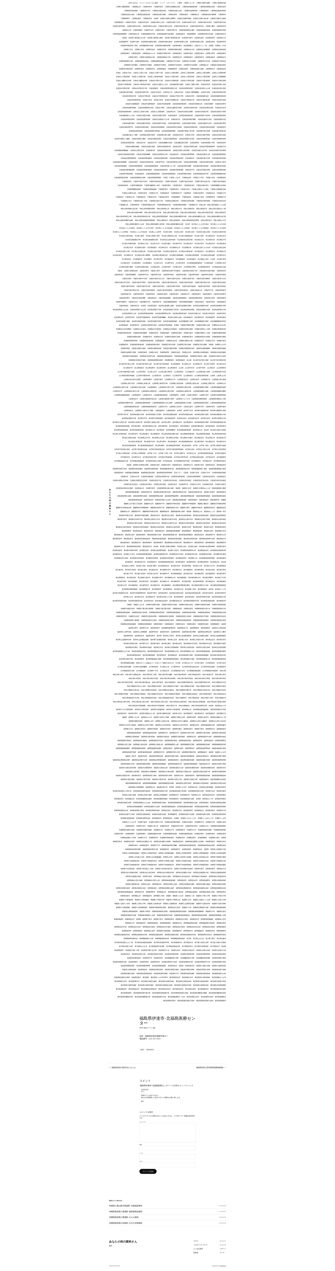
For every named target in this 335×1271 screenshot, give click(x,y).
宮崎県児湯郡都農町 (203, 348)
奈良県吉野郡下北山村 (138, 309)
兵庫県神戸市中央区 (173, 61)
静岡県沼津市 (221, 923)
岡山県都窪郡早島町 (173, 445)
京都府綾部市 (180, 34)
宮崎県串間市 (125, 348)
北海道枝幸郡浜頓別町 (207, 127)
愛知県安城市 (197, 527)
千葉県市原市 (142, 193)
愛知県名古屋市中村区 (169, 519)
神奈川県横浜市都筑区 (138, 694)
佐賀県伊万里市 (187, 38)
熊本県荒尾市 (161, 655)
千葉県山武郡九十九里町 (200, 189)
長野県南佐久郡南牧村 (199, 876)
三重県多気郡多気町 (159, 11)
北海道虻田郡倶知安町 (201, 166)
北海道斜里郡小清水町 (202, 115)
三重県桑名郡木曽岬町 (208, 14)
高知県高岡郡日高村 (219, 962)
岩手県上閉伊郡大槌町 (218, 445)
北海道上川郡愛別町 (219, 73)
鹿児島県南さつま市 (219, 977)
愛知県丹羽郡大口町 (126, 515)
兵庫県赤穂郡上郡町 (197, 69)
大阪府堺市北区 (155, 275)
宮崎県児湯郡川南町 (139, 348)
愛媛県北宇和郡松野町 (218, 504)
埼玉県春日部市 (140, 247)
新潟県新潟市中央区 (176, 554)
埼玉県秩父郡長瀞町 (208, 255)
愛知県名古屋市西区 (173, 527)
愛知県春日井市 (220, 531)
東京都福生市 (210, 581)
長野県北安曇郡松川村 (201, 872)
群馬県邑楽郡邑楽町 (143, 818)
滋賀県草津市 (175, 632)
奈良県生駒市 (221, 317)
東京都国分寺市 (165, 570)
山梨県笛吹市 (128, 410)
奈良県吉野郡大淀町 (203, 309)
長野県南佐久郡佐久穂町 (162, 876)
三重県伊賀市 (158, 7)
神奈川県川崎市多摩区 (168, 678)
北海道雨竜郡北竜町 (184, 174)
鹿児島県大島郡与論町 (149, 981)
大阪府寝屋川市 (125, 294)
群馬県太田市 (166, 810)
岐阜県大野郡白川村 (219, 418)
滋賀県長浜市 (139, 636)
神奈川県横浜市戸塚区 (171, 686)
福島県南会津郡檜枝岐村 (157, 760)
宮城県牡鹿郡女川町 (186, 341)
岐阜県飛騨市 (171, 430)
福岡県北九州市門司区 (180, 725)
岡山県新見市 (199, 438)
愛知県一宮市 (221, 511)
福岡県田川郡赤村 (163, 737)
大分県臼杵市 (177, 267)
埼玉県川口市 (155, 243)
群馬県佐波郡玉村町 (125, 803)
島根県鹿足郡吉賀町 (148, 472)
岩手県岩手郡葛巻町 (165, 457)
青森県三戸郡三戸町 (203, 896)
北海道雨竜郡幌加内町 (218, 174)
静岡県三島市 (147, 919)
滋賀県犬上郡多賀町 (219, 628)
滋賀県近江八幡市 (219, 632)
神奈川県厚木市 (207, 674)
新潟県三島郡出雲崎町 (168, 546)
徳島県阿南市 (193, 500)
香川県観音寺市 (187, 946)
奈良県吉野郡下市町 (154, 309)
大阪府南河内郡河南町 (207, 271)
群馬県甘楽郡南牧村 (143, 814)
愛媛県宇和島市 (196, 507)
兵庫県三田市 (139, 49)
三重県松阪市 (183, 14)
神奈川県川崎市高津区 (125, 682)
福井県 (211, 705)
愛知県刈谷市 (155, 515)
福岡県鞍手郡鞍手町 (189, 752)
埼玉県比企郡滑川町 (170, 251)
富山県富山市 (186, 364)
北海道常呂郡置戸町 (202, 112)
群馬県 (198, 799)
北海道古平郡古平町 (176, 96)
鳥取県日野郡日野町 (187, 969)
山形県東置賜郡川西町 (201, 387)
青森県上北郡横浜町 (170, 903)
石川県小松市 (221, 663)
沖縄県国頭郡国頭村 (123, 612)
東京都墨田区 (188, 570)
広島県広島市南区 (185, 480)
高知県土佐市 (175, 950)
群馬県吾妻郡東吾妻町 (185, 806)
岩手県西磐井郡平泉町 (182, 461)
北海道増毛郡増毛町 (134, 100)
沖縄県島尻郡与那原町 (166, 616)
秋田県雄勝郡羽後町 (161, 799)
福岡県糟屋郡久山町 (172, 744)
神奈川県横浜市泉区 (219, 686)
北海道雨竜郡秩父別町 (138, 177)
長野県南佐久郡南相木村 (217, 876)
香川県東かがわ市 (141, 946)
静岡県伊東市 (169, 919)
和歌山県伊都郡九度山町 (129, 209)
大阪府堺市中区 (143, 275)
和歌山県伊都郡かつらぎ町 (216, 205)
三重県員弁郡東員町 (131, 11)
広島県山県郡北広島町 (120, 480)
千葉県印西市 (166, 185)
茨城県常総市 (164, 826)
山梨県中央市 (204, 395)
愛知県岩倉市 (137, 531)
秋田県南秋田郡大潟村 (196, 791)
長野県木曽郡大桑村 (203, 884)
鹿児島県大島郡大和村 (218, 981)
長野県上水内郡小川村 (136, 857)
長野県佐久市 (221, 869)
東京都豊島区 (167, 589)
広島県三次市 (205, 472)
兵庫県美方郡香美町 (126, 69)
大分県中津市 (221, 259)
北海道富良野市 (220, 104)
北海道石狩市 (177, 146)
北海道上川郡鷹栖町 (219, 77)
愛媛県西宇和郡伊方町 (150, 511)
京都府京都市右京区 (134, 26)
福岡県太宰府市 (165, 729)
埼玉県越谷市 (169, 259)
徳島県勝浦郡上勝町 (219, 488)
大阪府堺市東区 (193, 275)
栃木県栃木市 (150, 597)
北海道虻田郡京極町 (184, 166)
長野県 (206, 849)
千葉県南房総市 (122, 185)
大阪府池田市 (207, 294)
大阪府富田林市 (220, 290)
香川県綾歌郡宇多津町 (156, 946)
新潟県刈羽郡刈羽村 (131, 550)
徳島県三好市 (186, 488)
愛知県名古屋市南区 (219, 519)
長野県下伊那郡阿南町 (183, 865)
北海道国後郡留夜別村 (218, 96)
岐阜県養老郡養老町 (184, 430)
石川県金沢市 (164, 671)
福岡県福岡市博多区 (124, 740)
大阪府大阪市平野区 (139, 282)
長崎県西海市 (164, 849)
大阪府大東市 (127, 278)
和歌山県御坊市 (189, 209)
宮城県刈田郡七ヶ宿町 (202, 329)
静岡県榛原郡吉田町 (191, 923)
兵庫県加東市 (125, 53)
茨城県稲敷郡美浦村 (170, 834)
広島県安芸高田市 (208, 476)
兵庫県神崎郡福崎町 (158, 61)
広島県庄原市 (172, 484)
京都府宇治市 (149, 30)
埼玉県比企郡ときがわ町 (201, 247)
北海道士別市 (147, 100)
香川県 (189, 938)
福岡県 (124, 717)
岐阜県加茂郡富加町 (186, 414)
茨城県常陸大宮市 (177, 826)
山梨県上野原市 (192, 395)
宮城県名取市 (153, 333)
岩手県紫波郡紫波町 (137, 461)
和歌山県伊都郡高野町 (147, 209)
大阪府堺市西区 (220, 275)
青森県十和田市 (144, 911)
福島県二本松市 (130, 756)
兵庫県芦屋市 (139, 69)
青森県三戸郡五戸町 (219, 896)
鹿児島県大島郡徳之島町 (164, 985)
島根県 (129, 465)
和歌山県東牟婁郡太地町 (124, 220)
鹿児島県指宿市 (177, 989)
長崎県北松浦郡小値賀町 (162, 841)
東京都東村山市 (170, 577)
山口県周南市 (221, 368)
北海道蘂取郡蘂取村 (151, 166)
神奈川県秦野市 (181, 698)
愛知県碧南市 (125, 542)
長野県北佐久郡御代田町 (129, 872)
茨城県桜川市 (158, 830)
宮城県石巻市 (221, 341)
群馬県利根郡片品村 (191, 803)
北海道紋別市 (174, 154)
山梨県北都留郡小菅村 (166, 399)
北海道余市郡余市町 (123, 88)
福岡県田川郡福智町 (132, 737)
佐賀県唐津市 (210, 38)
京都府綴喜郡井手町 (148, 34)
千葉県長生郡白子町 (156, 201)
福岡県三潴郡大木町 (178, 717)
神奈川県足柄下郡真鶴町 (137, 705)
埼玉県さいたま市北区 (218, 224)
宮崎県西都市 (169, 360)
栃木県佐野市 (163, 593)
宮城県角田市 (123, 344)
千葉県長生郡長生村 (219, 201)
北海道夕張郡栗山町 (172, 100)
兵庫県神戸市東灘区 (131, 65)
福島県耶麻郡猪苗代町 (133, 783)
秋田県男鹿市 (221, 795)
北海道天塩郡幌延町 (132, 104)
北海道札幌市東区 (174, 123)
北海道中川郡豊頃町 (125, 84)
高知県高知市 (172, 966)
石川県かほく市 (187, 663)
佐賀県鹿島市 (188, 45)
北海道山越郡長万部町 (174, 108)
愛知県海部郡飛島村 (186, 535)
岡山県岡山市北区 (158, 438)
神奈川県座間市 (170, 682)
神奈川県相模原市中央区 (130, 698)
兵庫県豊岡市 (172, 69)
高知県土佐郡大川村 (219, 950)
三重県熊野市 (125, 18)
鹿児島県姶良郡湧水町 (149, 989)
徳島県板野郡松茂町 (156, 496)
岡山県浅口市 (221, 438)
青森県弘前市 (221, 911)
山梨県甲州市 (199, 407)
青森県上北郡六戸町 (139, 903)
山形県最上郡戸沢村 (128, 383)
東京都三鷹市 (152, 566)
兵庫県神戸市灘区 (145, 65)
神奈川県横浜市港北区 (131, 690)
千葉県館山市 (123, 205)
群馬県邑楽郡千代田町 (186, 814)
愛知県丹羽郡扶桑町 (142, 515)
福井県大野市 (133, 713)
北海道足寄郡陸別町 (219, 170)
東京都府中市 (164, 573)
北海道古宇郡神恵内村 (160, 96)
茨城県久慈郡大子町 (156, 822)
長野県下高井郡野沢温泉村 (183, 869)
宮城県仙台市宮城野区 (124, 329)
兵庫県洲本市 (199, 57)
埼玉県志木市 (188, 243)
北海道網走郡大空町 (203, 158)
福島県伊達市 (142, 756)
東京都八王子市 (209, 566)
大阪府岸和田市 (138, 294)
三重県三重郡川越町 (203, 3)
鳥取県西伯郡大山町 (219, 973)
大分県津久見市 (220, 263)
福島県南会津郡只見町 (139, 760)
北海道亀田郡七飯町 (176, 84)
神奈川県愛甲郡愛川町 (185, 682)
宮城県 (176, 325)
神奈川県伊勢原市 (180, 674)
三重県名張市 (221, 7)
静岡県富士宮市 (220, 919)
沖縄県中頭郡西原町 (219, 605)
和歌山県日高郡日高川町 (152, 212)
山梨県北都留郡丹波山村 (148, 399)
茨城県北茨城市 (187, 822)
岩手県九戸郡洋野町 (219, 449)
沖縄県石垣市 (180, 624)
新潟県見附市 (180, 562)
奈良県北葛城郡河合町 (201, 306)
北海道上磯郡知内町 (140, 80)
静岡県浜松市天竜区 (164, 927)
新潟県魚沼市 (215, 562)
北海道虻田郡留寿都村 (144, 170)
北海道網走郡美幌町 (120, 162)
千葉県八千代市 (198, 177)
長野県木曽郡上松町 (170, 884)
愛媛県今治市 (149, 504)
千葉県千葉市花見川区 (202, 181)
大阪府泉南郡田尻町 (195, 298)
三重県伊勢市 (147, 7)
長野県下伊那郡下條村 (218, 857)
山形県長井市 (147, 395)
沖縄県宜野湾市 (121, 616)
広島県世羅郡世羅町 (219, 472)
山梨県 (182, 395)
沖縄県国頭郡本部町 (189, 612)
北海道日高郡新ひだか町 (160, 119)
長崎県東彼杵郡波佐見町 (206, 845)
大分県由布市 (155, 267)
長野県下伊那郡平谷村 (201, 861)
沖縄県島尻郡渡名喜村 (218, 620)
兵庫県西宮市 (150, 69)
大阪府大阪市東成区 (186, 282)
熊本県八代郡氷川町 (197, 640)
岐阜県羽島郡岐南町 (121, 430)
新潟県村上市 (193, 558)
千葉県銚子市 (221, 197)
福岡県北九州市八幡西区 (198, 721)
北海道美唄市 (133, 162)
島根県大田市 (166, 465)
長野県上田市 (167, 857)
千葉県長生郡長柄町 (203, 201)
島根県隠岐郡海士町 (167, 469)
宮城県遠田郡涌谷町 (137, 344)
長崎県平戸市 (155, 845)
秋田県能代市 (130, 799)
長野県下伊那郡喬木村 (131, 861)
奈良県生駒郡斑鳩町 (170, 321)
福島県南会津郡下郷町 (218, 756)
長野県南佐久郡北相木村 (181, 876)
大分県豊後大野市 (190, 267)
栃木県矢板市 (189, 597)
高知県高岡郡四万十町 (202, 962)
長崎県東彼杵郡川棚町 (169, 845)
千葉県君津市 (177, 185)
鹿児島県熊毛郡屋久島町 (179, 993)
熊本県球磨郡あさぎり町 (121, 651)
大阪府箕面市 (221, 298)
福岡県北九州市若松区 (163, 725)
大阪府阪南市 (221, 302)
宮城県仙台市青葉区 (170, 329)
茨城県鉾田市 (180, 838)
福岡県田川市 (174, 733)
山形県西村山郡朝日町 (149, 391)
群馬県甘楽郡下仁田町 (127, 814)
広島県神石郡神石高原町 (124, 488)
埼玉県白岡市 (117, 255)
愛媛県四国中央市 (172, 507)
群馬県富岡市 (188, 810)
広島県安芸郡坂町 (147, 476)
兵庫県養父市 (210, 69)
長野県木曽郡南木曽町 (186, 884)
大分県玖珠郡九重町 (126, 267)
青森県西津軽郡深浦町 (199, 915)
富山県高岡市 (150, 368)
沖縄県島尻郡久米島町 (183, 616)
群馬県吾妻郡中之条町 (152, 806)
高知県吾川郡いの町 (132, 950)
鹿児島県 (146, 977)
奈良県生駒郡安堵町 (139, 321)
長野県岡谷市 (156, 884)
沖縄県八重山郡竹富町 (163, 608)
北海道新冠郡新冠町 (143, 119)
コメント (142, 1122)
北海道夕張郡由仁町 (187, 100)
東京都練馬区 (133, 585)
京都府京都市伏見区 (205, 22)
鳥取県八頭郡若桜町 (129, 969)
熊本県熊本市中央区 (191, 643)
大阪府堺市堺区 (181, 275)
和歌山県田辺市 (206, 220)
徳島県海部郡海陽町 (203, 496)
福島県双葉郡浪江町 (175, 764)
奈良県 (143, 306)
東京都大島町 (210, 570)
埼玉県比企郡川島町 (154, 251)
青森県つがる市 (178, 896)
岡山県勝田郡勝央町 (187, 434)
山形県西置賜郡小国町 (201, 391)
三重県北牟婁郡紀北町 (172, 7)
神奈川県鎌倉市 (184, 705)
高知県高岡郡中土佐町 (169, 962)
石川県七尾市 (199, 663)
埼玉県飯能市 (180, 259)
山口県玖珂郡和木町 (143, 375)
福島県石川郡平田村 (143, 779)
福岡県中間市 (191, 717)
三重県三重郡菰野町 (123, 7)
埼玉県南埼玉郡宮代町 (185, 240)
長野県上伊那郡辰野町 (183, 853)
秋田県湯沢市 (185, 795)
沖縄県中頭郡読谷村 (128, 608)
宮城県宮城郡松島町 (134, 337)
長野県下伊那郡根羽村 (131, 865)
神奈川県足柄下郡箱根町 (156, 705)
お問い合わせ (133, 3)
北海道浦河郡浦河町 (128, 143)
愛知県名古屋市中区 (136, 519)
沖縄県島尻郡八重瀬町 (131, 620)
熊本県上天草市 (168, 636)
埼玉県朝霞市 (152, 247)
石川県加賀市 (210, 663)
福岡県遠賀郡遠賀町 (145, 752)
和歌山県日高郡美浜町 (205, 212)
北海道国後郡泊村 (202, 96)
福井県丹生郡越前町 (158, 709)
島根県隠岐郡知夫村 (183, 469)
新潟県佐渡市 (117, 550)
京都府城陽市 (137, 30)
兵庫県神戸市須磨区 (191, 65)
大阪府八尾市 (155, 271)
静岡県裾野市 (221, 931)
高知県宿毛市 (158, 958)
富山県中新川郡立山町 (144, 364)
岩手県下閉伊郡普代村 (157, 449)
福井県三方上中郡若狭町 (124, 709)
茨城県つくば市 (220, 818)
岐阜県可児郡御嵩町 (156, 418)
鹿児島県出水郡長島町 (202, 977)
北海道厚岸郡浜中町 (129, 96)
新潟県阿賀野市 (203, 562)
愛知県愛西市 (186, 531)
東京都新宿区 (199, 573)
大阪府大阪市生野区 (173, 286)
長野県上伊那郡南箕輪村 (130, 853)
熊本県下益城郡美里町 (158, 640)
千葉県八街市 (210, 177)
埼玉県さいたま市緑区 (218, 228)
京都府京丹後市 (130, 22)
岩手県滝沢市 (210, 457)
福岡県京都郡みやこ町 (218, 717)
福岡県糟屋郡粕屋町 (139, 748)
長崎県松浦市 (221, 845)
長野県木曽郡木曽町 (219, 884)
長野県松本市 (139, 892)
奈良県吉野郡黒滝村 (180, 313)
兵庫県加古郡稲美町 (219, 49)
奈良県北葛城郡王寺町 (218, 306)
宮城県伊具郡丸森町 (186, 329)
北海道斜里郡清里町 (128, 119)
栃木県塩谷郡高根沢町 (193, 593)
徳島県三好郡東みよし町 (201, 488)
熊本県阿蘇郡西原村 (219, 659)
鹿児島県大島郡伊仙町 (166, 981)
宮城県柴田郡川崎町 (219, 337)
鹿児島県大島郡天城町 (128, 985)
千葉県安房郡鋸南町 (150, 189)
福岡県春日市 (210, 729)
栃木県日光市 (139, 597)
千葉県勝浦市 (221, 177)
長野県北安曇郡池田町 (218, 872)
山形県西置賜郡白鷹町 (218, 391)
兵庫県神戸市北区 (204, 61)
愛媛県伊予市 (160, 504)
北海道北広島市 (155, 92)
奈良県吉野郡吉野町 (187, 309)
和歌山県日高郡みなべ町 (217, 209)
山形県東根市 (152, 387)
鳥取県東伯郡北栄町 (128, 973)
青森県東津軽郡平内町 (164, 915)
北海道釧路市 (139, 174)
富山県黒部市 (172, 368)
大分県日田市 (180, 263)
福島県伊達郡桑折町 (187, 756)
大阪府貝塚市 (199, 302)
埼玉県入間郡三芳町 (153, 236)
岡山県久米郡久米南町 (218, 430)
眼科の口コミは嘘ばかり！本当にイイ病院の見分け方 (155, 663)
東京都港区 (154, 581)
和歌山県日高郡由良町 (188, 212)
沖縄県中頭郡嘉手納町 (202, 605)
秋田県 (171, 787)
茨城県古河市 (210, 822)
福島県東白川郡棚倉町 (149, 771)
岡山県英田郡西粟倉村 (145, 445)
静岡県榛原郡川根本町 (207, 923)
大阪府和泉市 (119, 275)
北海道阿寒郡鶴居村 (169, 174)
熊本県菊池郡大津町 (186, 655)
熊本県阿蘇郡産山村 (203, 659)
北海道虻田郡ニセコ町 (168, 166)
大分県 (212, 259)
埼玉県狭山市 (221, 251)
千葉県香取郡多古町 (148, 205)
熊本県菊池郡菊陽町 (202, 655)
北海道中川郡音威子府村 (141, 84)
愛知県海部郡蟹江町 (170, 535)
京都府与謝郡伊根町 (184, 18)
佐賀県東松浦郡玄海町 (149, 42)
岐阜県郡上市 (150, 430)
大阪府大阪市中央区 (140, 278)
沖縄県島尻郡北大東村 (149, 620)
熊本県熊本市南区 (219, 643)
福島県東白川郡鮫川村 (183, 771)
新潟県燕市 (129, 562)
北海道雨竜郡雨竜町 (154, 177)
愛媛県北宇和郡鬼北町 (123, 507)
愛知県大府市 (186, 527)
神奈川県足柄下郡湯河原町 (216, 702)
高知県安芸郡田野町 (203, 954)
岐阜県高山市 (197, 430)
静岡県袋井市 (210, 931)
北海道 (118, 73)
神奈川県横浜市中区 (219, 682)
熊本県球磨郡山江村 (172, 651)
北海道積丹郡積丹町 (164, 150)
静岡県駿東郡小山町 (146, 938)
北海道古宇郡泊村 (144, 96)
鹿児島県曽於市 (203, 989)
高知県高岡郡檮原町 (128, 966)
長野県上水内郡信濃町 (218, 853)
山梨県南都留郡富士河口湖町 (162, 403)
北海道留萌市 (194, 143)
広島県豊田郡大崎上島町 (165, 488)
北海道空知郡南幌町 (143, 154)
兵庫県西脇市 (161, 69)
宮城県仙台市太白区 (219, 325)
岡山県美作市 (221, 441)
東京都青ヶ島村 (190, 589)
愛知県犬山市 (221, 535)
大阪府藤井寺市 (144, 302)
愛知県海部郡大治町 (154, 535)
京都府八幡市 (210, 26)
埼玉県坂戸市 (221, 240)
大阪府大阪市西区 (204, 286)
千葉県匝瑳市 (127, 181)
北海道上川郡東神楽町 (155, 77)
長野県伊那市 (210, 869)
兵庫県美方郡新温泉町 (218, 65)
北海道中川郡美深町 (219, 80)
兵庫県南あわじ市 (149, 53)
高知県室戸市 (147, 958)
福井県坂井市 (122, 713)
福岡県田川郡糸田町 (148, 737)
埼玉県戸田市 (199, 243)
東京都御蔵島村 (176, 573)
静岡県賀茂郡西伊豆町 (188, 935)
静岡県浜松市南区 (149, 927)
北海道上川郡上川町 (140, 73)
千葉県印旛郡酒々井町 (152, 185)
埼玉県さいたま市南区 (127, 228)
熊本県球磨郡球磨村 (219, 651)
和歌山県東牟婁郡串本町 (178, 216)
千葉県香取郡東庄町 (164, 205)
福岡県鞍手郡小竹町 (173, 752)
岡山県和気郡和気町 (219, 434)
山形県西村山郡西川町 (183, 391)
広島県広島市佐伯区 (170, 480)
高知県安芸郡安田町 (172, 954)
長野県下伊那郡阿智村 (201, 865)
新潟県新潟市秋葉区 (137, 558)
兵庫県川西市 (133, 57)
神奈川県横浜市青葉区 (172, 694)
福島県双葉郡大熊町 (203, 760)
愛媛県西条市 (164, 511)
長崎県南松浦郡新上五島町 (194, 841)
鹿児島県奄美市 (121, 989)
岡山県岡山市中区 (144, 438)
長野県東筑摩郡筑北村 (218, 888)
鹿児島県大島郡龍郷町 (218, 985)
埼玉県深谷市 (199, 251)
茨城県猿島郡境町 (219, 830)
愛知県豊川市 (188, 542)
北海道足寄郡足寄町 (203, 170)
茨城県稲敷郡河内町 (154, 834)
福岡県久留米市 (203, 717)
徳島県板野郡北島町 (140, 496)
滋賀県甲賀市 (153, 632)
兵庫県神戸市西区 (160, 65)
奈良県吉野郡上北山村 (120, 309)
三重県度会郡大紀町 (128, 14)
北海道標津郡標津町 (169, 131)
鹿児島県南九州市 (120, 981)
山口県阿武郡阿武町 (201, 375)
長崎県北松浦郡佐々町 (144, 841)
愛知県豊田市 (221, 542)
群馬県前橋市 (204, 803)
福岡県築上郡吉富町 (140, 744)
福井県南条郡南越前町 (201, 709)
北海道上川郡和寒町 (187, 73)
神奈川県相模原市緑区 (166, 698)
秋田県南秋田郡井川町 (160, 791)
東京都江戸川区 (220, 577)
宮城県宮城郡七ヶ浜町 (202, 333)
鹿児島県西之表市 (193, 997)
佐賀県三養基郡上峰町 (155, 38)
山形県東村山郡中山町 (120, 387)
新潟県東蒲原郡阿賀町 (207, 558)
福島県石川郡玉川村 (175, 779)
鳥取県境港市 (142, 969)
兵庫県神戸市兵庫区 (189, 61)
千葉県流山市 (129, 197)
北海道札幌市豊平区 (126, 127)
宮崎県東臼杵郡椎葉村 (201, 352)
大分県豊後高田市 (204, 267)
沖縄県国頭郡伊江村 (219, 608)
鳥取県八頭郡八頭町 (203, 966)
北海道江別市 (189, 135)
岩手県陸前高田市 (219, 461)
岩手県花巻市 (167, 461)
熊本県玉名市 (158, 647)
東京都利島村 (221, 566)
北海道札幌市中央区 (205, 119)
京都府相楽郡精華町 (120, 34)
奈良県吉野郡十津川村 (171, 309)
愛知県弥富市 (159, 531)
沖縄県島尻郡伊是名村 (218, 616)
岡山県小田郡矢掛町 (129, 438)
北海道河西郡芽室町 (219, 139)
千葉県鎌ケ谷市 (126, 201)
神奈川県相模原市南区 (149, 698)
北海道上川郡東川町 (139, 77)
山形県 (212, 375)
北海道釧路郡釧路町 (153, 174)
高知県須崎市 (133, 962)
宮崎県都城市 (180, 360)
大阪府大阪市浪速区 (128, 286)
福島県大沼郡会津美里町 (127, 768)
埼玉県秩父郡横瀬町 (176, 255)
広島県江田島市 (220, 484)
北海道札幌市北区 (219, 119)
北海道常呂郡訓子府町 (218, 112)
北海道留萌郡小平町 (208, 143)
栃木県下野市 (152, 593)
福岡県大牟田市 (140, 729)
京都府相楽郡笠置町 (219, 30)
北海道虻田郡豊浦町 (176, 170)
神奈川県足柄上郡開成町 (197, 702)
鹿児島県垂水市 (134, 981)
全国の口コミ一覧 (200, 45)
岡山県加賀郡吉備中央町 (170, 434)
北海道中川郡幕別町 (172, 80)
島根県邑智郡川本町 (120, 469)
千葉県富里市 (174, 189)
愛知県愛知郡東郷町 (173, 531)
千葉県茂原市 (186, 197)
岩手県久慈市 (189, 449)
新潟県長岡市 (191, 562)
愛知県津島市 (141, 535)
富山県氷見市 (221, 364)
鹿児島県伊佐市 (174, 977)
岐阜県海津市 (163, 426)
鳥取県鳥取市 (136, 977)
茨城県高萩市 (191, 838)
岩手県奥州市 (125, 457)
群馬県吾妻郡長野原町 (218, 806)
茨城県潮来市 (180, 830)
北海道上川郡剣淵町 (172, 73)
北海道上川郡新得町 (123, 77)
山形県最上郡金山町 (192, 383)
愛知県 (189, 511)
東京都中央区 (175, 566)
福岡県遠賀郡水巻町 (219, 748)
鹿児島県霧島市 (220, 997)
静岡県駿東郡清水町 (162, 938)
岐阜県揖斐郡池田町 (123, 426)
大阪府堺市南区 (168, 275)
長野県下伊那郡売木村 (149, 861)
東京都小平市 (128, 573)
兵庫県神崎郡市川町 (126, 61)
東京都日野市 (221, 573)
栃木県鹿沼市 (221, 601)
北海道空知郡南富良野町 (126, 154)
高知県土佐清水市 (188, 950)
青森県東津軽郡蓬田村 (182, 915)
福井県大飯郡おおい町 (147, 713)
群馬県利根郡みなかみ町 (141, 803)
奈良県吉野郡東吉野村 (146, 313)
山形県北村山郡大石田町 (132, 379)
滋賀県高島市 (150, 636)
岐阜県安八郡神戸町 (135, 422)
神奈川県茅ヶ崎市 (207, 698)
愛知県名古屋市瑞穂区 (141, 527)
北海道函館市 (153, 88)
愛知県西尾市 (158, 542)
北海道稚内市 (150, 150)
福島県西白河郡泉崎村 (201, 783)
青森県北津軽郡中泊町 (201, 907)
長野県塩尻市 (182, 880)
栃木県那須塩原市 (161, 601)
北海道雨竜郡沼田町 (121, 177)
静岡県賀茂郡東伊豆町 (139, 935)
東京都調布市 (156, 589)
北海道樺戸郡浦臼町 (219, 131)
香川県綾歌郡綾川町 (173, 946)
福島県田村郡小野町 (165, 775)
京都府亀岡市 (119, 22)
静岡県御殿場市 (165, 923)
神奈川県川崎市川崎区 (202, 678)
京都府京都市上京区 (158, 22)
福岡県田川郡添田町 (219, 733)
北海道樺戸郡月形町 (203, 131)
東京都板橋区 (182, 577)
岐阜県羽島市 (221, 426)
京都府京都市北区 (219, 22)
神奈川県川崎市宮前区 (185, 678)
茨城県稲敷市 (141, 834)
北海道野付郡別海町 (126, 174)
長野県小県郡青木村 (132, 884)
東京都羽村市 (144, 585)
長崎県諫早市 (175, 849)
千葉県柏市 (119, 197)
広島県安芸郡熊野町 (194, 476)
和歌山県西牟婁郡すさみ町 (134, 224)
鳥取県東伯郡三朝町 (219, 969)
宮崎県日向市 (186, 352)
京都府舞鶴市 (191, 34)
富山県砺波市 (139, 368)
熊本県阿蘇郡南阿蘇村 (171, 659)
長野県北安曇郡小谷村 (183, 872)
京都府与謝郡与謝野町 (168, 18)
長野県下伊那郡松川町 (218, 861)
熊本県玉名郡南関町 (172, 647)
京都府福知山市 (133, 34)
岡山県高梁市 (186, 445)
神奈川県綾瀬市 (193, 698)
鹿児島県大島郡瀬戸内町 (182, 985)
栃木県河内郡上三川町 (164, 597)
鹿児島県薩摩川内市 (159, 997)
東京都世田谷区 (163, 566)
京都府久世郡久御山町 (201, 18)
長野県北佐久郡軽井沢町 (165, 872)
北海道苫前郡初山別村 (174, 162)
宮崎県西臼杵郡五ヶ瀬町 (198, 356)
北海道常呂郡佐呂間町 (185, 112)
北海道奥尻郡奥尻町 (180, 104)
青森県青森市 (118, 919)
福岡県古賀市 (194, 725)
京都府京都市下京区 (173, 22)
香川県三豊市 (210, 938)
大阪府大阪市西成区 (219, 286)
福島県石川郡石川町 (191, 779)
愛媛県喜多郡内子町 (157, 507)
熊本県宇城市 (155, 643)
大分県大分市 (158, 263)
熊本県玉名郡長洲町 (219, 647)
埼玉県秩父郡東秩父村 (160, 255)
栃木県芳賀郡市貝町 (203, 597)
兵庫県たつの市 (220, 45)
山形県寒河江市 (170, 379)
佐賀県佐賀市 (199, 38)
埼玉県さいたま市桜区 (182, 228)
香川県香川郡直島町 (201, 946)
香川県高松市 (215, 946)
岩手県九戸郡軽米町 (123, 453)
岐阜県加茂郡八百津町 (153, 414)
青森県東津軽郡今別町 (128, 915)
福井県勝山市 (186, 709)
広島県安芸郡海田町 (178, 476)
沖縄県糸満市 (191, 624)
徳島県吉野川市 (146, 492)
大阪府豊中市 (156, 302)
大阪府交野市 (144, 271)
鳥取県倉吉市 (189, 966)
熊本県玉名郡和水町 (187, 647)
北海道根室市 (221, 127)
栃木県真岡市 (178, 597)
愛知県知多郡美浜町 (191, 539)
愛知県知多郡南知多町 (142, 539)
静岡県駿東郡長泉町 (178, 938)
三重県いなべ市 (189, 3)
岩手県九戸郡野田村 (139, 453)
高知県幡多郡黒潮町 (203, 958)
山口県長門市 (177, 375)
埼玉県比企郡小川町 (123, 251)
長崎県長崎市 (186, 849)
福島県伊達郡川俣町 (172, 756)
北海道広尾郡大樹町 (143, 115)
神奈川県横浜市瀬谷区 (166, 690)
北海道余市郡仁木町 (219, 84)
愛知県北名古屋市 (168, 515)
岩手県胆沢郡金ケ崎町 (153, 461)
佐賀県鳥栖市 (177, 45)
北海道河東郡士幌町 (139, 139)
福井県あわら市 (220, 705)
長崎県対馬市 (133, 845)
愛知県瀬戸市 (210, 535)
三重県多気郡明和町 (191, 11)
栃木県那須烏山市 (175, 601)
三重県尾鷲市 (204, 11)
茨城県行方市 (142, 838)
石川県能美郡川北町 (128, 671)
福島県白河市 (178, 775)
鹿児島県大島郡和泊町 (183, 981)
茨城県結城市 (221, 834)
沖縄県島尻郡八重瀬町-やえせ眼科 (124, 1217)
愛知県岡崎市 (126, 531)
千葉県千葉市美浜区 (186, 181)
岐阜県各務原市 (170, 418)
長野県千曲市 (147, 876)
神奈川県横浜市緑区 (219, 690)
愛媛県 (223, 500)
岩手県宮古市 (136, 457)
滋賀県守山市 (144, 628)
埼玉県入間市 (139, 236)
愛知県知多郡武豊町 (175, 539)
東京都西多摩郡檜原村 (218, 585)
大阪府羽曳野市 (121, 302)
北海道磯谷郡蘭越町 (121, 150)
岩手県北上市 (191, 453)
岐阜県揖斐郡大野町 (202, 422)
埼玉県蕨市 (148, 259)
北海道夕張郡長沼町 (203, 100)
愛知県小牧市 (208, 527)
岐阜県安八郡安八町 (120, 422)
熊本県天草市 (221, 640)
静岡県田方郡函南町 (164, 931)
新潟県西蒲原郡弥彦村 (166, 562)
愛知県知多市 (128, 539)
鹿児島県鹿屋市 (220, 1001)
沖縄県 (129, 605)
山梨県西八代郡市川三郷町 (144, 410)
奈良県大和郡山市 (194, 313)
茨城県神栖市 (130, 834)
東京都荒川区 (155, 585)
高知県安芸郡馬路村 (134, 958)
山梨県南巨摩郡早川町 (125, 403)
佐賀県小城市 (134, 42)
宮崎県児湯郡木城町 (170, 348)
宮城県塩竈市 (164, 333)
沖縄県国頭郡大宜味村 (139, 612)
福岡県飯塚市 (202, 752)
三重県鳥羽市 (147, 18)
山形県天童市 (158, 379)
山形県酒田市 (136, 395)
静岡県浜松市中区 (120, 927)
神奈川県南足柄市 (194, 674)
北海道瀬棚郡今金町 (165, 143)
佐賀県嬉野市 (123, 42)
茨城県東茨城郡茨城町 (144, 830)
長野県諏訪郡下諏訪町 (175, 892)
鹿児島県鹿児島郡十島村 (204, 1001)
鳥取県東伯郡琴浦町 (161, 973)
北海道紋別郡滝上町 (203, 154)
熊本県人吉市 (172, 640)
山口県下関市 (200, 368)
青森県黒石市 (129, 919)
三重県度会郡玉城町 (159, 14)
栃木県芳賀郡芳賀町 (120, 601)
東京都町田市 (175, 581)
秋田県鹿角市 (174, 799)
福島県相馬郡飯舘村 (219, 775)
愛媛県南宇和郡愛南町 (141, 507)
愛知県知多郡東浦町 (159, 539)
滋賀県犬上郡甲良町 (124, 632)
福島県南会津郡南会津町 (121, 760)
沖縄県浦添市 (169, 624)
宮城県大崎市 (188, 333)
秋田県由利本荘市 (208, 795)
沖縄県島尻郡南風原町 (183, 620)
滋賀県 (223, 624)
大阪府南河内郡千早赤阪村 (171, 271)
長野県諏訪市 (161, 892)
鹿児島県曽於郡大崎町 (218, 989)
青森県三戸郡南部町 (126, 900)
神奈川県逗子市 (171, 705)
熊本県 (159, 636)
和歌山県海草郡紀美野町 (190, 220)
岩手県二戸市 (152, 453)
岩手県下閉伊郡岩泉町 (139, 449)
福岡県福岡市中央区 (205, 737)
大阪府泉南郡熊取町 (180, 298)
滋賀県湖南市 (205, 628)
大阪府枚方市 (185, 294)
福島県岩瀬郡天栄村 (192, 768)
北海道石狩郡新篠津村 (207, 146)
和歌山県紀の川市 (219, 220)
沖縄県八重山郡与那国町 (145, 608)
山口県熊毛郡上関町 (203, 372)
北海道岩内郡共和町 (191, 108)
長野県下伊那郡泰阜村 (149, 865)
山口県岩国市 (178, 372)
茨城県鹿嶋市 (202, 838)
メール (141, 1153)
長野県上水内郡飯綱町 (153, 857)
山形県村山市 (221, 383)
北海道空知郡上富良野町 (181, 150)
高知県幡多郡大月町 (187, 958)
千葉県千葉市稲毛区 (156, 181)
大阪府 (119, 271)
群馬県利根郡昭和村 (175, 803)
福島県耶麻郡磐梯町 (150, 783)
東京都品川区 (153, 570)
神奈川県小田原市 (135, 678)
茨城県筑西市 (210, 834)
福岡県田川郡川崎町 (203, 733)
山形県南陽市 (147, 379)
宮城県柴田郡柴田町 (146, 341)
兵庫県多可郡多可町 (164, 53)
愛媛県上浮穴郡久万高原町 (133, 504)
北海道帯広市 (171, 112)
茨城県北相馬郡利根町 (172, 822)
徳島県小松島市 (209, 492)
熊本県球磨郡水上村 (187, 651)
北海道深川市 (141, 143)
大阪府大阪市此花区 (219, 282)
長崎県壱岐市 (210, 841)
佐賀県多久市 (221, 38)
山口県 (181, 368)
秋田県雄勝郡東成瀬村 (144, 799)
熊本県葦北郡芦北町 (126, 659)
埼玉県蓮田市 (137, 259)
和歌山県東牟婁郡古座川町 (216, 216)
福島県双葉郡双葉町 (187, 760)
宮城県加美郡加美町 (124, 333)
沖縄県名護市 (188, 608)
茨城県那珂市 (153, 838)
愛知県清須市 (199, 535)
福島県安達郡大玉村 (176, 768)
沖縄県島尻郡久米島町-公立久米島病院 (125, 1223)
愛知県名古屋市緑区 (157, 527)
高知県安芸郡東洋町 (187, 954)
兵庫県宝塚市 (199, 53)
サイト (141, 1161)
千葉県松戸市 (221, 193)
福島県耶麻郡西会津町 (166, 783)
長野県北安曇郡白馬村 (133, 876)
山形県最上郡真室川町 (160, 383)
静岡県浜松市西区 (208, 927)
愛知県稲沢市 (136, 542)
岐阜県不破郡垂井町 (202, 410)
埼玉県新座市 (221, 243)
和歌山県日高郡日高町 (171, 212)
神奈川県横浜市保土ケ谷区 (136, 686)
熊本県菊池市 (172, 655)
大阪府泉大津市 (209, 298)
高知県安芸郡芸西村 (219, 954)
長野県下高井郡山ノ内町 (145, 869)
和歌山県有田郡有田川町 (142, 216)
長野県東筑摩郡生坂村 (201, 888)
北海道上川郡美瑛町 (203, 77)
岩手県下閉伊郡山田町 (122, 449)
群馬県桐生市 (199, 810)
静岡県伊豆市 (194, 919)
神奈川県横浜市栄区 (203, 686)
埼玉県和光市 (210, 240)
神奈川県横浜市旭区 (187, 686)
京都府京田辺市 (143, 22)
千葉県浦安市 (141, 197)
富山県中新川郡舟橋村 (161, 364)
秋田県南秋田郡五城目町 (141, 791)
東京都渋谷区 (144, 581)
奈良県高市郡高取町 (165, 325)
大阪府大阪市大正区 (219, 278)
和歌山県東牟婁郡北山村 (197, 216)
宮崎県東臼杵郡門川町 (147, 356)
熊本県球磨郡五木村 (139, 651)
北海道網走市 (189, 158)
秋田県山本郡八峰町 (145, 795)
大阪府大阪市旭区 (153, 282)
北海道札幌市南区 (128, 123)
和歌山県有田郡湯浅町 (160, 216)
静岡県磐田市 (177, 931)
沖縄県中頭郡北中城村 (169, 605)
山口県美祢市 (156, 375)
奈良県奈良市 (119, 317)
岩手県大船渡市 (220, 453)
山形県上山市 (221, 375)
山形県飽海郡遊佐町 (161, 395)
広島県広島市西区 (160, 484)
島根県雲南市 (119, 472)
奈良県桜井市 (199, 317)
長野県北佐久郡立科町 (147, 872)
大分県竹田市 (166, 267)
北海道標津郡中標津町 (152, 131)
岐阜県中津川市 (123, 414)
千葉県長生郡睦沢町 (172, 201)
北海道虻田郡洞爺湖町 (127, 170)
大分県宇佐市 (169, 263)
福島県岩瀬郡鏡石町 (208, 768)
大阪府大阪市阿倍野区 (164, 290)
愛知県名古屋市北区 (186, 519)
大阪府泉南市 (152, 298)
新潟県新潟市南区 (205, 554)
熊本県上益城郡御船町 (218, 636)
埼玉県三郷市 (167, 232)
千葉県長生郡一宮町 (140, 201)
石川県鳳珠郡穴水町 (178, 671)
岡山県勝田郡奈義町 (203, 434)
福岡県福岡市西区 (185, 740)
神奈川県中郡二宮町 (150, 674)
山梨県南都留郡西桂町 (218, 403)
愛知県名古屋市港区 (219, 523)
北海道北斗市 (167, 92)
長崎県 (223, 838)
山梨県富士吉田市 (175, 407)
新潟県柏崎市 (221, 558)
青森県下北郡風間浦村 (139, 907)
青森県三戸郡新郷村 (142, 900)
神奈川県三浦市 (118, 674)
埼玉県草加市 (126, 259)
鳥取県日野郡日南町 (172, 969)
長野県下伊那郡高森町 (218, 865)
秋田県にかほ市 (181, 787)
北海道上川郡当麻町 (203, 73)
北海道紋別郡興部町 (219, 154)
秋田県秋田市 (119, 799)
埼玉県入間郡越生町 (186, 236)
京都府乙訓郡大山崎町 (218, 18)
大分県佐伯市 (125, 263)
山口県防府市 (188, 375)
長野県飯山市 (136, 896)
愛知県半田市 (122, 519)
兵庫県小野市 (210, 53)
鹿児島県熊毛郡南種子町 (160, 993)
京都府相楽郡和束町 (203, 30)
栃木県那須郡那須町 (208, 601)
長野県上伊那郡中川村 (218, 849)
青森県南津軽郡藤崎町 (196, 911)
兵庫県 (211, 45)
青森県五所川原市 (174, 907)
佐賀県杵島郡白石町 (197, 42)
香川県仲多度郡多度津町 (143, 942)
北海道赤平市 (189, 170)
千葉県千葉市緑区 (171, 181)
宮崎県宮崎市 (142, 352)
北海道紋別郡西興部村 (128, 158)
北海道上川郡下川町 (156, 73)
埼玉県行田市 (158, 259)
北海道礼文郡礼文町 (137, 150)
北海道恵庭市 (172, 115)
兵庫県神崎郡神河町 (142, 61)
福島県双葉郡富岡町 (219, 760)
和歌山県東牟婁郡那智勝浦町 (145, 220)
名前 (140, 1145)
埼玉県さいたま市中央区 (200, 224)
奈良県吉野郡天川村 (219, 309)
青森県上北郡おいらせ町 (201, 900)
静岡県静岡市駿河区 (131, 938)
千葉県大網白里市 (202, 185)
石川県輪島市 (141, 671)
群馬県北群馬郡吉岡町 (218, 803)
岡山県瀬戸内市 (149, 441)
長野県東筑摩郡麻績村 (125, 892)
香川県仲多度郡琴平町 (161, 942)
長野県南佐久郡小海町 (135, 880)
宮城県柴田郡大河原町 (202, 337)
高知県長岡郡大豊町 (219, 958)
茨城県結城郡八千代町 (128, 838)
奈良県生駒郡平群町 (154, 321)
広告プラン (178, 472)
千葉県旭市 (187, 193)
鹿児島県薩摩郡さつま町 (176, 997)
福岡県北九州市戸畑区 (146, 725)
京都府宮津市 (160, 30)
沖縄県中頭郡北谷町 (186, 605)
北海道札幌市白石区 (205, 123)
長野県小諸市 (145, 884)
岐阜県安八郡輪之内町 (152, 422)
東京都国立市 (177, 570)
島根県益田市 (221, 465)
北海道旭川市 (175, 119)
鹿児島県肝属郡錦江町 (142, 997)
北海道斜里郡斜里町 (219, 115)
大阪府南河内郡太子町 (190, 271)
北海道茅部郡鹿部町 (136, 166)
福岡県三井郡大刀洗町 (161, 717)
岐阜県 (179, 410)
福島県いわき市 (220, 752)
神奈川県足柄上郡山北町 (159, 702)
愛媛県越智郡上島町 (178, 511)
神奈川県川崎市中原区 (150, 678)
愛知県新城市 (197, 531)
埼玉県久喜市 (189, 232)
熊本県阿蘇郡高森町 (128, 663)
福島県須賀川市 (162, 787)
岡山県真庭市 (172, 441)
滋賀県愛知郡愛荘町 (168, 628)
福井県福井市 (199, 713)
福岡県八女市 (149, 721)
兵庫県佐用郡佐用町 (175, 49)
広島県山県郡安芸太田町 (138, 480)
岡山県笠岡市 (199, 441)
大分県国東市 (147, 263)
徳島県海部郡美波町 (135, 500)
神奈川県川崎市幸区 (219, 678)
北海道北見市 (178, 92)
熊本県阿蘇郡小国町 (187, 659)
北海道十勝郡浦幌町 (192, 92)
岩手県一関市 (204, 445)
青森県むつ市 (189, 896)
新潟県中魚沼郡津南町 (207, 546)
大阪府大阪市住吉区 (173, 278)
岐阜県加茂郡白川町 (129, 418)
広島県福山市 (139, 488)
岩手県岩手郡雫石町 (181, 457)
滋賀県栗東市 (194, 628)
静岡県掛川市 (177, 923)
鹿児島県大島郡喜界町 (201, 981)
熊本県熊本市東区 (131, 647)
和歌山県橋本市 (162, 220)
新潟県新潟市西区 (152, 558)
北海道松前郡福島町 (158, 127)
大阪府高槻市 (123, 306)
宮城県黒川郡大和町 (168, 344)
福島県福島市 (204, 779)
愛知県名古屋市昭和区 (186, 523)
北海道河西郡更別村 (203, 139)
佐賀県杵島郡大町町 (165, 42)
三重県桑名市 (194, 14)
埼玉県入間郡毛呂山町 (169, 236)
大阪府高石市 (134, 306)
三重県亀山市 (136, 7)
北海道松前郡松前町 (142, 127)
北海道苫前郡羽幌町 (191, 162)
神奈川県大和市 (220, 674)
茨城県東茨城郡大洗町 (127, 830)
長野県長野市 (221, 892)
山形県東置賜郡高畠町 (218, 387)
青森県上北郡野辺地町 (186, 903)
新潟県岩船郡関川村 (161, 554)
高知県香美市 (155, 962)
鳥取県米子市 (174, 973)
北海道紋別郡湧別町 (187, 154)
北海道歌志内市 (178, 135)
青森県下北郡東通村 (123, 907)
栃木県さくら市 (220, 589)
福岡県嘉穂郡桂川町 (208, 725)
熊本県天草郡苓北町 (131, 643)
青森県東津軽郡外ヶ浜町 (146, 915)
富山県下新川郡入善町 (201, 360)
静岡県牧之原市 (149, 931)
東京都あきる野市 (128, 566)
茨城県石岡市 (119, 834)
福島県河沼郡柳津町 (219, 771)
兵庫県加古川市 (189, 49)
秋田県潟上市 (196, 795)
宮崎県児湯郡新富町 (154, 348)
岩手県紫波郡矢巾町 (121, 461)
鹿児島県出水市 (187, 977)
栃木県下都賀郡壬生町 (120, 593)
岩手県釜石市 (207, 461)
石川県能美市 (221, 667)
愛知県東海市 (119, 535)
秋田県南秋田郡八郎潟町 (178, 791)
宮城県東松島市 (187, 337)
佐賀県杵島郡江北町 (181, 42)
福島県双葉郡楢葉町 (159, 764)
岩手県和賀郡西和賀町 (205, 453)
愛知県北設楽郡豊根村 (218, 515)
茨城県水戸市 (169, 830)
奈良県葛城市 (123, 325)
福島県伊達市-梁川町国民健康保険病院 (209, 1067)
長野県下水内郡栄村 (128, 869)
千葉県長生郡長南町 (187, 201)
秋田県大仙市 (210, 791)
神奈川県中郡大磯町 (165, 674)
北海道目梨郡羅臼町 (164, 146)
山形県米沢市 (117, 391)
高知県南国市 (119, 950)
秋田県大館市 (221, 791)
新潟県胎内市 (152, 562)
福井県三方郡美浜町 (142, 709)
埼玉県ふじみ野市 (155, 232)
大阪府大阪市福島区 (189, 286)
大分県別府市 (136, 263)
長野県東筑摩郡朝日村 (183, 888)
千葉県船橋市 (175, 197)
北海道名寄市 (189, 96)
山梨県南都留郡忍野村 (201, 403)
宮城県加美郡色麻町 (140, 333)
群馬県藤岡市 (172, 814)
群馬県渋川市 (221, 810)
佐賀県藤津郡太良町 (146, 45)
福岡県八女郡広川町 (162, 721)
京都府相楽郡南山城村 (186, 30)
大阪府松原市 (174, 294)
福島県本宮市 (221, 768)
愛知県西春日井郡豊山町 (173, 542)
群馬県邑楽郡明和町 (219, 814)
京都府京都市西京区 (197, 26)
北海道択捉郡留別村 (186, 115)
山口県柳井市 (189, 372)
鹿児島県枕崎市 (126, 993)
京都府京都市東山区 (181, 26)
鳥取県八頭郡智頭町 (219, 966)
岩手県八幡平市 (179, 453)
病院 (154, 1028)
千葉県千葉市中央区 (140, 181)
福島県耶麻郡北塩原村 (218, 779)
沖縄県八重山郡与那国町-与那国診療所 (125, 1206)
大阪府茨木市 (133, 302)
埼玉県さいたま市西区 (120, 232)
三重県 (179, 3)
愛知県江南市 (130, 535)
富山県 (189, 360)
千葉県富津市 (163, 189)
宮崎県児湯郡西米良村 (186, 348)
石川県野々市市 (152, 671)
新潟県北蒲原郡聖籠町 (158, 550)
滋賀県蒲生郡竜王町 (205, 632)
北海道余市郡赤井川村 (139, 88)
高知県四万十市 (163, 950)
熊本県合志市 (210, 640)
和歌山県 (202, 205)
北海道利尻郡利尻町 (186, 88)
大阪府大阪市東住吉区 (169, 282)
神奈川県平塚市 (157, 682)
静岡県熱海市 (137, 931)
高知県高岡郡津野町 (143, 966)
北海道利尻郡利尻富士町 (168, 88)
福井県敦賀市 (188, 713)
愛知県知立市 (221, 539)
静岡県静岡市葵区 (219, 935)
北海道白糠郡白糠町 (132, 146)
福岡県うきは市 (133, 717)
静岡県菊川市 (188, 931)
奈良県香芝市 (134, 325)
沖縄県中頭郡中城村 (153, 605)
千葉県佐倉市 (186, 177)
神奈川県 (223, 671)
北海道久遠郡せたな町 (160, 84)
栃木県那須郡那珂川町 (191, 601)
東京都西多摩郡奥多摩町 (181, 585)
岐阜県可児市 (142, 418)
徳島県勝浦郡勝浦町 (132, 492)
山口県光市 (211, 368)
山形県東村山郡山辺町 (138, 387)
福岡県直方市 (191, 737)
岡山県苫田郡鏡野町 (129, 445)
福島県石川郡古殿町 (128, 779)
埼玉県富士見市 (143, 243)
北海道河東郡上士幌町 (122, 139)
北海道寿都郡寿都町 (129, 108)
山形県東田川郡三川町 (166, 387)
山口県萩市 (167, 375)
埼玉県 (187, 224)
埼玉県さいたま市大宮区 (145, 228)
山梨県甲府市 (210, 407)
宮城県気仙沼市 (171, 341)
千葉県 (165, 177)
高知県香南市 (144, 962)
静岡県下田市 (158, 919)
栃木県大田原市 (207, 593)
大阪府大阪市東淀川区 (202, 282)
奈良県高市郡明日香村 (149, 325)
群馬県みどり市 (207, 799)
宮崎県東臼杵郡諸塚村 (130, 356)
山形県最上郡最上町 (143, 383)
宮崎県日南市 (175, 352)
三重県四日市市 (144, 11)
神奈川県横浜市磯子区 (183, 690)
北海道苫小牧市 (220, 162)
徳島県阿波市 (204, 500)
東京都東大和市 (157, 577)
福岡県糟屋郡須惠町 (154, 748)
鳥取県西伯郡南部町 (203, 973)
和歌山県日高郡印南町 (135, 212)
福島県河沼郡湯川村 (123, 775)
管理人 (145, 1028)
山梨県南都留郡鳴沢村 (149, 407)
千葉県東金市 (210, 193)
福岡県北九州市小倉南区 (127, 725)
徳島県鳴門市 (215, 500)
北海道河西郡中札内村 (186, 139)
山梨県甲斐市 (221, 407)
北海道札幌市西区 (219, 123)
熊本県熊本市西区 (145, 647)
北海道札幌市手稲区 (159, 123)
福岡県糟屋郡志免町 (203, 744)
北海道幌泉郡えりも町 (127, 115)
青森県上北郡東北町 (154, 903)
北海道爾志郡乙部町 (181, 143)
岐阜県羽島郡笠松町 (137, 430)
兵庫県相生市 (221, 57)
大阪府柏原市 (196, 294)
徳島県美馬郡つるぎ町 (163, 500)
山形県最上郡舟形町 (176, 383)
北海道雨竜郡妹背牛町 (201, 174)
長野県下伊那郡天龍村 (183, 861)
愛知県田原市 (117, 539)
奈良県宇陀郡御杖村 (143, 317)
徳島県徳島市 (221, 492)
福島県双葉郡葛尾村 (191, 764)
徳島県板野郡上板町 (125, 496)
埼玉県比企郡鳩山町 (186, 251)
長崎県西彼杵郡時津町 (133, 849)
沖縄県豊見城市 (203, 624)
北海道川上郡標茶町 (158, 112)
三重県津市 (222, 14)
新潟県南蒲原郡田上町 (188, 550)
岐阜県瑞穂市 (185, 426)
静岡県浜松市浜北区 (194, 927)
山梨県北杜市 (133, 399)
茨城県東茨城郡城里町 (218, 826)
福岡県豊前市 (189, 748)
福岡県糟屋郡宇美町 (187, 744)
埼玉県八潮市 (199, 236)
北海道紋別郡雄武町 (161, 158)
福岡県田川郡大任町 (187, 733)
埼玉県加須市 (210, 236)
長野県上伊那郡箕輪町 (166, 853)
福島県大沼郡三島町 (219, 764)
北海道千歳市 (205, 92)
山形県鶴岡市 (174, 395)
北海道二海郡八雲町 (192, 84)
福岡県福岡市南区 (219, 737)
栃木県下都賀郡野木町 (138, 593)
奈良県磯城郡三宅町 (186, 321)
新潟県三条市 (182, 546)
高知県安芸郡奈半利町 (155, 954)
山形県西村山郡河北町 (166, 391)
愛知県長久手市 (119, 546)
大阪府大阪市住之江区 (157, 278)
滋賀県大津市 (133, 628)
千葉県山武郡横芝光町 (218, 189)
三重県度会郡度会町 (143, 14)
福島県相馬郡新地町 (203, 775)
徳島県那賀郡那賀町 (179, 500)
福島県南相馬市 (173, 760)
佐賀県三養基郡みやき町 (137, 38)
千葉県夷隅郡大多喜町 (218, 185)
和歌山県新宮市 (201, 209)
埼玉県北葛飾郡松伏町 (150, 240)
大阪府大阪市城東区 (203, 278)
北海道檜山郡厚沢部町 (147, 135)
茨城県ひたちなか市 (129, 822)
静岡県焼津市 (126, 931)
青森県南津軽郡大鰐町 (160, 911)
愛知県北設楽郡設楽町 (201, 515)
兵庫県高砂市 (221, 69)
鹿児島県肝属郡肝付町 (125, 997)
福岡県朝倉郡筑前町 (150, 733)
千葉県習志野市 (163, 197)
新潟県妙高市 (117, 554)
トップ (162, 3)
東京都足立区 (178, 589)
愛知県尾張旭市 (220, 527)
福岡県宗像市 (177, 729)
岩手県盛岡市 (221, 457)
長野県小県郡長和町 (219, 880)
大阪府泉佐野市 (124, 298)
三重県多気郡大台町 (175, 11)
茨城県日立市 (204, 826)
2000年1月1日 (144, 1089)
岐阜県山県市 (166, 422)
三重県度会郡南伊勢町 (218, 11)
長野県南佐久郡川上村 (152, 880)
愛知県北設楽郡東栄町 (183, 515)
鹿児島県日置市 (190, 989)
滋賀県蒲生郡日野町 (189, 632)
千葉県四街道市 (189, 185)
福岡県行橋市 (178, 748)
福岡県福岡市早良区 (156, 740)
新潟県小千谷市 (129, 554)
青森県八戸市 (186, 907)
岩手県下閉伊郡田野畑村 (174, 449)
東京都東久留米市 (144, 577)
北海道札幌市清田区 (189, 123)
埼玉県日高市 (128, 247)
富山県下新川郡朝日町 (218, 360)
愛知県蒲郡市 (147, 542)
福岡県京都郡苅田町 (136, 721)
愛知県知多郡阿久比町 (207, 539)
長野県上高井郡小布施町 (182, 857)
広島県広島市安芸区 (131, 484)
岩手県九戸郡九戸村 (203, 449)
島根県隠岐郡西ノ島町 (199, 469)
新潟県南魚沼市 (203, 550)
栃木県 (211, 589)
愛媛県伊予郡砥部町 (189, 504)
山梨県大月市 (163, 407)
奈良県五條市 (152, 306)
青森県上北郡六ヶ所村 (122, 903)
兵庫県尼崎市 (221, 53)
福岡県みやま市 (146, 717)
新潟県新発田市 (181, 558)
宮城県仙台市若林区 (154, 329)
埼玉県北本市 (221, 236)
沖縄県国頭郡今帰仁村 (202, 608)
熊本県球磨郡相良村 (134, 655)
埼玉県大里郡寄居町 (129, 243)
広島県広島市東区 (145, 484)
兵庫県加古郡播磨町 (203, 49)
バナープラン (171, 3)
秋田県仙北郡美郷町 (206, 787)
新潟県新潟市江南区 (121, 558)
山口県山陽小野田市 (165, 372)
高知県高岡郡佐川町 (186, 962)
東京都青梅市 (202, 589)
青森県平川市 (210, 911)
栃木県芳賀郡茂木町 (135, 601)
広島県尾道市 (221, 476)
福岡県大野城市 (152, 729)
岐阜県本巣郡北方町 (150, 426)
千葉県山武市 (185, 189)
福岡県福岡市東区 (171, 740)
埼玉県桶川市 (186, 247)
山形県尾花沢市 (182, 379)
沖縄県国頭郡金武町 (219, 612)
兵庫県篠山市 (204, 65)
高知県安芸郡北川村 (139, 954)
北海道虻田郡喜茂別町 (218, 166)
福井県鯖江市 (221, 713)
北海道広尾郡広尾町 (159, 115)
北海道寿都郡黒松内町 (146, 108)
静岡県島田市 (141, 923)
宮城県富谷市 (147, 337)
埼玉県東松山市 (174, 247)
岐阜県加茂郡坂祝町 (170, 414)
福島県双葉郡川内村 (128, 764)
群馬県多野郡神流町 (153, 810)
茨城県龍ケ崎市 (214, 838)
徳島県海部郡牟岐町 (219, 496)
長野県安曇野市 (204, 880)
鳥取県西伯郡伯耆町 (187, 973)
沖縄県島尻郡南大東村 (166, 620)
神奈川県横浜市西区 (121, 694)
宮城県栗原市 (159, 341)
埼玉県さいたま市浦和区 (200, 228)
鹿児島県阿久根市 (207, 997)
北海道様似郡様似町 (136, 131)
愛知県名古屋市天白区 (152, 523)
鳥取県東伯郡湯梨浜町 (144, 973)
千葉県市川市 (153, 193)
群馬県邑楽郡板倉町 (128, 818)
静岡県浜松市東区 (179, 927)
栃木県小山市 (128, 597)
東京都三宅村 (141, 566)
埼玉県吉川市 (199, 240)
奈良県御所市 (188, 317)
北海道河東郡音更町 (154, 139)
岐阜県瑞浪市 (174, 426)
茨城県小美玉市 (152, 826)
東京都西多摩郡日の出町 (200, 585)
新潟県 (156, 546)
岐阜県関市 (161, 430)
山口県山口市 (152, 372)
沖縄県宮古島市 (134, 616)
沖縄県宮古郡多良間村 (149, 616)
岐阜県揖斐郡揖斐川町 (218, 422)
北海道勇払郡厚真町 (126, 92)
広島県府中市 (183, 484)
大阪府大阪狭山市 (196, 290)
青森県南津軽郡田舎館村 (178, 911)
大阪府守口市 (208, 290)
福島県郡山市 (150, 787)
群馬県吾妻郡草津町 (202, 806)
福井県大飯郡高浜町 (164, 713)
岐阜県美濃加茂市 (197, 426)
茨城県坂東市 (130, 826)
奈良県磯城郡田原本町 (218, 321)
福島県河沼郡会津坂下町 (201, 771)
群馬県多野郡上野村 (137, 810)
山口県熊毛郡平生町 (219, 372)
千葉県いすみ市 (174, 177)
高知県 (223, 946)
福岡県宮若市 (188, 729)
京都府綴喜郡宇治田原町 (165, 34)
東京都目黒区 (186, 581)
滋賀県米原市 (164, 632)
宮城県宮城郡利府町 (219, 333)
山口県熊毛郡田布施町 (126, 375)
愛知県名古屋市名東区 (135, 523)
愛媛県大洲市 (185, 507)
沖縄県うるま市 (138, 605)
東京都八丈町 (197, 566)
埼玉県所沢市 (210, 243)
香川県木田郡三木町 (126, 946)
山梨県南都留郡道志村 (131, 407)
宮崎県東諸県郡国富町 (165, 356)
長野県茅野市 (150, 892)
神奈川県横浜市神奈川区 (201, 690)
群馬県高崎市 (167, 818)
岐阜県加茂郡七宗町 (137, 414)
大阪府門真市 (210, 302)
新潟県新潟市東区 (219, 554)
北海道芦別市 (160, 162)
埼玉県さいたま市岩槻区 (164, 228)
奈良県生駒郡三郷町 (123, 321)
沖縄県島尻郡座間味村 (201, 620)
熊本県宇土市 (144, 643)
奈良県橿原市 (210, 317)
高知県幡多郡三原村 (172, 958)
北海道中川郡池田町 (203, 80)
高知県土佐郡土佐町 (203, 950)
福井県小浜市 (177, 713)
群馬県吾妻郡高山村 (121, 810)
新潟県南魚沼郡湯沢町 (218, 550)
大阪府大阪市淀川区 (143, 286)
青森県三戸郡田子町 (158, 900)
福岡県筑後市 (208, 740)
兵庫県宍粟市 (188, 53)
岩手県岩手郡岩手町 (150, 457)
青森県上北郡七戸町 (219, 900)
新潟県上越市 (193, 546)
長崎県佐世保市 (129, 841)
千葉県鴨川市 (193, 205)
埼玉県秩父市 (128, 255)
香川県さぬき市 (198, 938)
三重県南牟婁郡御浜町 (190, 7)
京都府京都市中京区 (189, 22)
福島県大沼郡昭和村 (145, 768)
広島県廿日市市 (195, 484)
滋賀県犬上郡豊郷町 (140, 632)
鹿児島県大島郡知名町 (201, 985)
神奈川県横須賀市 (205, 694)
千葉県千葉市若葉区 (219, 181)
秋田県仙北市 (193, 787)
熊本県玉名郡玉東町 (203, 647)
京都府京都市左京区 (165, 26)
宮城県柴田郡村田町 (131, 341)
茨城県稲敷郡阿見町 (186, 834)
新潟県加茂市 (144, 550)
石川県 (178, 663)
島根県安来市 (177, 465)
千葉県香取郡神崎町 (180, 205)
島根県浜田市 (210, 465)
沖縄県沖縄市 (158, 624)
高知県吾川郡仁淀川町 (149, 950)
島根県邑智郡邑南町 (151, 469)
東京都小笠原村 (140, 573)
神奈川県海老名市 (219, 694)
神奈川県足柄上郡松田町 (178, 702)
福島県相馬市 (189, 775)
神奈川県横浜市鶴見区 (190, 694)
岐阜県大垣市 (205, 418)
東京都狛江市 (164, 581)
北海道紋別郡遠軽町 (145, 158)
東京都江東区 (121, 581)
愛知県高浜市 (147, 546)
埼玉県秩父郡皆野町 (192, 255)
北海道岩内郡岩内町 (206, 108)
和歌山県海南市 (174, 220)
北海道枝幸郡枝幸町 (191, 127)
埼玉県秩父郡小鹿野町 (142, 255)
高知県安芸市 (125, 954)
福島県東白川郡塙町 (132, 771)
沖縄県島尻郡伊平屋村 (201, 616)
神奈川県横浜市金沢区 (155, 694)
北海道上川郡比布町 (172, 77)
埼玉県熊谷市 (210, 251)
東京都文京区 (188, 573)
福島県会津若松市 (202, 756)
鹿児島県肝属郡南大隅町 (198, 993)
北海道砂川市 (221, 146)
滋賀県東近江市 (182, 628)
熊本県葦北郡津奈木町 (218, 655)
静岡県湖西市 (221, 927)
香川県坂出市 (188, 942)
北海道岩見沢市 (220, 108)
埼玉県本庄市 (163, 247)
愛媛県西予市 (136, 511)
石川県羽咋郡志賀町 (208, 667)
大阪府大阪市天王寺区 (122, 282)
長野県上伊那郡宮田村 (149, 853)
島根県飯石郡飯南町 (132, 472)
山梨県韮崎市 (171, 410)
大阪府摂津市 (150, 294)
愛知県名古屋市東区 (203, 523)
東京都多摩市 (199, 570)
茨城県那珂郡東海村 (167, 838)
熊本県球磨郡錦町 (149, 655)
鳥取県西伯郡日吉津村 (122, 977)
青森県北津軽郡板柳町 (218, 907)
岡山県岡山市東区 (186, 438)
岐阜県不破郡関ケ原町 (218, 410)
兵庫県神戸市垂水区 (219, 61)
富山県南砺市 (175, 364)
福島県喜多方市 (204, 764)
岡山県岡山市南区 (172, 438)
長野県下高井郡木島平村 (163, 869)
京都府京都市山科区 (150, 26)
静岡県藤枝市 (199, 931)
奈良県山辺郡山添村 (175, 317)
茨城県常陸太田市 (191, 826)
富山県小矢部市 (209, 364)
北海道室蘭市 (208, 104)
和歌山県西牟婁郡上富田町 (155, 224)
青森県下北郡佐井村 (203, 903)
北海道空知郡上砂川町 (199, 150)
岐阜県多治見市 (193, 418)
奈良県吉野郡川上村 (129, 313)
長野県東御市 (152, 888)
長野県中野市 (199, 869)
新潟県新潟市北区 (191, 554)
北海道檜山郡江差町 (164, 135)
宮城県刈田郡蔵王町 (219, 329)
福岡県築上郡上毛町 (125, 744)
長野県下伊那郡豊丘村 (166, 865)
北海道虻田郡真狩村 (161, 170)
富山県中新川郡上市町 (127, 364)
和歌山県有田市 (220, 212)
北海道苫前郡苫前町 (206, 162)
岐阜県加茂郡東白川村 (218, 414)
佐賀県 (124, 38)
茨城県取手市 (199, 822)
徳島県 (178, 488)
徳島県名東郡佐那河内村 (162, 492)
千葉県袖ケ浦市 (198, 197)
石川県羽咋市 (175, 667)
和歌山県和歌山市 (163, 209)
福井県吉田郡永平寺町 (218, 709)
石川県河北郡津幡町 (140, 667)
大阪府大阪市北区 (188, 278)
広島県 (185, 472)
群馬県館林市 (156, 818)
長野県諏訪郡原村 (191, 892)
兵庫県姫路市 (177, 53)
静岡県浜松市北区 (134, 927)
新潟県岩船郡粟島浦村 (144, 554)
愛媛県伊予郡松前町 (173, 504)
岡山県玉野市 (161, 441)
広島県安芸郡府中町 (162, 476)
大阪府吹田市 (221, 271)
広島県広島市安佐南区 (218, 480)
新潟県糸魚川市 (140, 562)
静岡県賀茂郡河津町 (172, 935)
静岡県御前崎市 (152, 923)
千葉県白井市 (152, 197)
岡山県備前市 (155, 434)
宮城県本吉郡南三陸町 (172, 337)
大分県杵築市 (208, 263)
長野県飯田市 (147, 896)
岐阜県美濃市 (210, 426)
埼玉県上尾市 (178, 232)
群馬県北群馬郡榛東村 (135, 806)
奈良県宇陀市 (130, 317)
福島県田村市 (136, 775)
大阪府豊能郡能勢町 (170, 302)
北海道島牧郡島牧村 (125, 112)
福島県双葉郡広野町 (143, 764)
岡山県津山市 (210, 438)
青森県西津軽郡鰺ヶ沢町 (217, 915)
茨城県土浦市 (221, 822)
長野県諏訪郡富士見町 (207, 892)
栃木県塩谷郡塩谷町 (176, 593)
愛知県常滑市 (148, 531)
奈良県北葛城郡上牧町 (166, 306)
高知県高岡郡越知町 (159, 966)
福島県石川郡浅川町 (159, 779)
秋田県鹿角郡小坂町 (187, 799)
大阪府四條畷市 (130, 275)
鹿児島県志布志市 (164, 989)
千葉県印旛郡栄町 (136, 185)
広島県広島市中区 (155, 480)
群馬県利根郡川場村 (159, 803)
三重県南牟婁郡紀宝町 (207, 7)
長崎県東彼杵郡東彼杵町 (187, 845)
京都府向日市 (126, 30)
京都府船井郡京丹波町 (205, 34)
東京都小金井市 (152, 573)
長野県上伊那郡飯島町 (201, 853)
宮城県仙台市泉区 (139, 329)
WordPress (223, 1266)
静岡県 (138, 919)
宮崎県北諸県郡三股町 (128, 352)
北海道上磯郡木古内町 (124, 80)
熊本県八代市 (183, 640)
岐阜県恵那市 (188, 422)
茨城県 (176, 818)
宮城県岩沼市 (158, 337)
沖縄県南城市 (177, 608)
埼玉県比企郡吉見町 (219, 247)
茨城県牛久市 (191, 830)
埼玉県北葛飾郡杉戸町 (133, 240)
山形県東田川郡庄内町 (183, 387)
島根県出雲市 (155, 465)
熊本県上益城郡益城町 (141, 640)
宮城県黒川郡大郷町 (200, 344)
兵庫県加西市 (136, 53)
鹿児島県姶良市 (133, 989)
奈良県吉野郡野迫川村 (163, 313)
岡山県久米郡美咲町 (120, 434)
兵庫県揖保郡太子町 (164, 57)
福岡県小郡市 (199, 729)
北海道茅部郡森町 (120, 166)
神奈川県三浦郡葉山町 (133, 674)
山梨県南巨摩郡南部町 (199, 399)
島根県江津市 (199, 465)
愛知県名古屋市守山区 (169, 523)
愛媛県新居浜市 (209, 507)
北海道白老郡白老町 (148, 146)
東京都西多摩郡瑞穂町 (130, 589)
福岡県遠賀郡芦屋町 (129, 752)
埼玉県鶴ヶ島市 (203, 259)
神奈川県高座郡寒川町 (199, 705)
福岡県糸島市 (167, 748)
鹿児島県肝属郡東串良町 (217, 993)
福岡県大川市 (128, 729)
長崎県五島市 (117, 841)
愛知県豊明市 (199, 542)
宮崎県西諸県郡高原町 (155, 360)
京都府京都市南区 (119, 26)
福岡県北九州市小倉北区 (217, 721)
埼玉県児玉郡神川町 (219, 232)
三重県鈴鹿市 (136, 18)
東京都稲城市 (221, 581)
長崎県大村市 (221, 841)
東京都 (223, 562)
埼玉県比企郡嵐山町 (139, 251)
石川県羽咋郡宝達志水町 (190, 667)
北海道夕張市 (158, 100)
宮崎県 (211, 344)
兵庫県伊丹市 (161, 49)
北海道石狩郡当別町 (191, 146)
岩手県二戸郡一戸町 (165, 453)
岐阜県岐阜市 (177, 422)
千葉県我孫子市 (176, 193)
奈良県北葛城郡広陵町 (183, 306)
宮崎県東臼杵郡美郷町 (218, 352)
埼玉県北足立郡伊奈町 (168, 240)
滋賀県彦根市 (155, 628)
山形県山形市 (194, 379)
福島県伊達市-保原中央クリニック (124, 1067)
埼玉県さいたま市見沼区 (138, 232)
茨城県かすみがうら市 (188, 818)
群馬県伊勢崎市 (220, 799)
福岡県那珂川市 (159, 752)
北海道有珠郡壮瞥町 (189, 119)
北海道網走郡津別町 (219, 158)
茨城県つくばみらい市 (205, 818)
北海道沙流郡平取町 (203, 135)
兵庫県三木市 (128, 49)
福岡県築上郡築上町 (156, 744)
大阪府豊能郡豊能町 (186, 302)
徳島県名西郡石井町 (180, 492)
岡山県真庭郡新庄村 (186, 441)
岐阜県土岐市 (182, 418)
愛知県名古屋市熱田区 (123, 527)
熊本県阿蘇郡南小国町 (153, 659)
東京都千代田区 (130, 570)
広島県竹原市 (150, 488)
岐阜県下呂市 (188, 410)
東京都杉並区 (131, 577)
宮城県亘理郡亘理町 (187, 325)
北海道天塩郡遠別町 (164, 104)
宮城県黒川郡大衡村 (184, 344)
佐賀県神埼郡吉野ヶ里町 (129, 45)
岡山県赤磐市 (159, 445)
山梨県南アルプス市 (183, 399)
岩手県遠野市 (196, 461)
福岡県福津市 (197, 740)
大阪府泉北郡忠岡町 (139, 298)
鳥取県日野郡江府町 (203, 969)
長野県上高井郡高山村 (201, 857)
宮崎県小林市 (153, 352)
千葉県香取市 (134, 205)
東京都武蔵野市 (207, 577)
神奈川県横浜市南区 (154, 686)
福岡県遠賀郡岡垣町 (203, 748)
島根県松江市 (188, 465)
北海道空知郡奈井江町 (160, 154)
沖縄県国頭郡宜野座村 (157, 612)
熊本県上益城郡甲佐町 (123, 640)
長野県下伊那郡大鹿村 (166, 861)
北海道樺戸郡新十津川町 (186, 131)
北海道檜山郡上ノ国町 (130, 135)
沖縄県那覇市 (215, 624)
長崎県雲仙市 (197, 849)
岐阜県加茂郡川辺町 (202, 414)
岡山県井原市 (133, 434)
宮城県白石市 (210, 341)
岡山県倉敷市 (144, 434)
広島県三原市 (194, 472)
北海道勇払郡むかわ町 (202, 88)
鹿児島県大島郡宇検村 (146, 985)
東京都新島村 (210, 573)
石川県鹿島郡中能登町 (210, 671)
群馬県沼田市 (210, 810)
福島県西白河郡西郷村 (136, 787)
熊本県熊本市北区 (205, 643)
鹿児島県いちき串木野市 (159, 977)
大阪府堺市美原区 (207, 275)
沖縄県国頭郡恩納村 (173, 612)
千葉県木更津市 (198, 193)
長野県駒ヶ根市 (159, 896)
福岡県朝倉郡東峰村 (134, 733)
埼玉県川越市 (166, 243)
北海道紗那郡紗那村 (176, 158)
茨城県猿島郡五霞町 (205, 830)
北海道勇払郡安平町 (142, 92)
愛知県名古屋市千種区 (202, 519)
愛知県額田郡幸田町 (134, 546)
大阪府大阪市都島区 (148, 290)
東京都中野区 (186, 566)
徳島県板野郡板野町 (172, 496)
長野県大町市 (193, 880)
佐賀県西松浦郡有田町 (163, 45)
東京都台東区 (142, 570)
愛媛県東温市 (221, 507)
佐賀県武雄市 (210, 42)
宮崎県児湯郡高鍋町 (219, 348)
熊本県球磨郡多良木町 (155, 651)
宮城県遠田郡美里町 (153, 344)
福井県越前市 (210, 713)
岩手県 (195, 445)
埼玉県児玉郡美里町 (126, 236)
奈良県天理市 (221, 313)
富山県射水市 (197, 364)
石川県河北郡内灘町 (124, 667)
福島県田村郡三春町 (150, 775)
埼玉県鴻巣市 (191, 259)
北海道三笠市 (127, 73)
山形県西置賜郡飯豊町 (122, 395)
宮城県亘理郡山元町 (203, 325)
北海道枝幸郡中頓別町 (174, 127)
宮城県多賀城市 (176, 333)
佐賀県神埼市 (221, 42)
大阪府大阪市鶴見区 (181, 290)
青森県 (168, 896)
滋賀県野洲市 (128, 636)
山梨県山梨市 (188, 407)
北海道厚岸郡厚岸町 (219, 92)
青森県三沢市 (186, 900)
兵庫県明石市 (177, 57)
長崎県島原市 (144, 845)
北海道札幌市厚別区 (143, 123)
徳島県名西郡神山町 (195, 492)
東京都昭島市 (120, 577)
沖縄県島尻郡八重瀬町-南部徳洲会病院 (125, 1211)
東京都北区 (119, 570)
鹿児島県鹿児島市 (169, 1001)
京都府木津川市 (171, 30)
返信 (142, 1101)
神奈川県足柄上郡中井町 (121, 702)
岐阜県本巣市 (136, 426)
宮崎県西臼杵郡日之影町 (217, 356)
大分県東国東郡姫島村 (194, 263)
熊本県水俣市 (177, 643)
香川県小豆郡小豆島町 (218, 942)
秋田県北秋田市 (220, 787)
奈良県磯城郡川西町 (202, 321)
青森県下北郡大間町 (219, 903)
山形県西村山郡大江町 (131, 391)
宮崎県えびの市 (220, 344)
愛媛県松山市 (125, 511)
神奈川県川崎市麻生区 (142, 682)
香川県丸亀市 (221, 938)
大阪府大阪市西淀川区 (131, 290)
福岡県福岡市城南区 (140, 740)
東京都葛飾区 (166, 585)
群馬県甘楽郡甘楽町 (159, 814)
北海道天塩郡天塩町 (219, 100)
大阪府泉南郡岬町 (164, 298)
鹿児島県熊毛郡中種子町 (142, 993)
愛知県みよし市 (209, 511)
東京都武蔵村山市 (194, 577)
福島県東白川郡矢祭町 (166, 771)
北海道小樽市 (160, 108)
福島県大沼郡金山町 (161, 768)
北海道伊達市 (205, 84)
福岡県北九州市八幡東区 (179, 721)
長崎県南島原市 (178, 841)
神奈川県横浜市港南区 (149, 690)
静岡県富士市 (130, 923)
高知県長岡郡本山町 (120, 962)
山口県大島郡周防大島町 (126, 372)
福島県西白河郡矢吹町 (218, 783)
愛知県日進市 (208, 531)
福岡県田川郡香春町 (178, 737)
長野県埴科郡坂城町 (168, 880)
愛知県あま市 (197, 511)
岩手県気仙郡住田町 (197, 457)
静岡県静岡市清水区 (205, 935)
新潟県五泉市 (221, 546)
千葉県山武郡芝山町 (129, 193)
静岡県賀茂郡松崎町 (156, 935)
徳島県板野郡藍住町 (187, 496)
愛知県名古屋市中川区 (152, 519)
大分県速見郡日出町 (219, 267)
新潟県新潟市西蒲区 (167, 558)
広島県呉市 (124, 476)
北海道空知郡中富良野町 (217, 150)
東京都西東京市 (144, 589)
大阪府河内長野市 (219, 294)
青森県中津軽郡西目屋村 (157, 907)
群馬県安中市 (177, 810)
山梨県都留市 (159, 410)
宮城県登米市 (199, 341)
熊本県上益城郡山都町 (201, 636)
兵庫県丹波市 (150, 49)
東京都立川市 (122, 585)
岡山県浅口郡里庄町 (135, 441)
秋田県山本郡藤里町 (161, 795)
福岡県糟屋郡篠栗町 (123, 748)
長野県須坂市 (125, 896)
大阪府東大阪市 (162, 294)
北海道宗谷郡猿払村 (195, 104)
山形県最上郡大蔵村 (219, 379)
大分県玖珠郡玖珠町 (142, 267)
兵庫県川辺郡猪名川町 (147, 57)
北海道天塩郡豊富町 (148, 104)
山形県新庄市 (205, 379)
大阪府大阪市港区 (158, 286)
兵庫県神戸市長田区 (175, 65)
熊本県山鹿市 (166, 643)
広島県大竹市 (134, 476)
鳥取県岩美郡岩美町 (156, 969)
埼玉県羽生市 (221, 255)
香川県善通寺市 (176, 942)
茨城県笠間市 (199, 834)
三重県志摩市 (172, 14)
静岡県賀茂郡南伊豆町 (122, 935)
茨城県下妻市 (142, 822)
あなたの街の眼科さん (110, 501)
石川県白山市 (164, 667)
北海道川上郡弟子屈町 (141, 112)
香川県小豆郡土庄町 (202, 942)
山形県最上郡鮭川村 (208, 383)
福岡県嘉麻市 (221, 725)
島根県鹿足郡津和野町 (164, 472)
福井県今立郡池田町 (173, 709)
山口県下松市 (189, 368)
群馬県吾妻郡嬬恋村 (169, 806)
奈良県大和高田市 (208, 313)
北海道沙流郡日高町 (219, 135)
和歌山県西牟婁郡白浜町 (174, 224)
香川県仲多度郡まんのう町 (123, 942)
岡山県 (206, 430)
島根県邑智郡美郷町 (136, 469)
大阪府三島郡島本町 (131, 271)
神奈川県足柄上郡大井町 (140, 702)
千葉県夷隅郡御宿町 (134, 189)
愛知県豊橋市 (210, 542)
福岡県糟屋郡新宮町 (219, 744)
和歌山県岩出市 (176, 209)
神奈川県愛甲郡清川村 (202, 682)
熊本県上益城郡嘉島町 (183, 636)
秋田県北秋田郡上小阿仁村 (122, 791)
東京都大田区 (221, 570)
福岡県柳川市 (163, 733)
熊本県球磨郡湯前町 (203, 651)
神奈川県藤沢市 (220, 698)
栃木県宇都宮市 (220, 593)
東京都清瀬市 (133, 581)
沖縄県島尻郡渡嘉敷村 (128, 624)
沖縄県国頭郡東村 (204, 612)
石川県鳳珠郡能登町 (194, 671)
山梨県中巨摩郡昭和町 (218, 395)
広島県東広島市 (207, 484)
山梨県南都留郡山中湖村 (182, 403)
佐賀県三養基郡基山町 (172, 38)
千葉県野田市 (210, 197)
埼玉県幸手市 (177, 243)
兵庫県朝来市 (188, 57)
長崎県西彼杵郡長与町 (150, 849)
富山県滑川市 (128, 368)
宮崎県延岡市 (164, 352)
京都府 (156, 18)
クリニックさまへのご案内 (148, 3)
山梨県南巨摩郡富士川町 (217, 399)
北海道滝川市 (152, 143)
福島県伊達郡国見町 (156, 756)
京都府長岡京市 (220, 34)
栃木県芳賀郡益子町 (219, 597)
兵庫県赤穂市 (183, 69)
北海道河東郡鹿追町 (170, 139)
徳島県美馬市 (148, 500)
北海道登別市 (221, 143)
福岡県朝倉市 (221, 729)
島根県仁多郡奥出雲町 (141, 465)
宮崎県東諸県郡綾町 (181, 356)
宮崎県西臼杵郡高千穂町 (137, 360)
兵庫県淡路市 (210, 57)
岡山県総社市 (210, 441)
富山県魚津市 (161, 368)
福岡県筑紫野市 (220, 740)
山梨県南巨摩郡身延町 (143, 403)
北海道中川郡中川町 (156, 80)
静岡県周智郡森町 (207, 919)
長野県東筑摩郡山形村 (166, 888)
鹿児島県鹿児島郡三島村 (186, 1001)
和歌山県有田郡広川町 (124, 216)
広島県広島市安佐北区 (201, 480)
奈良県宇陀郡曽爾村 (159, 317)
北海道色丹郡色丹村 (146, 162)
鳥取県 (181, 966)
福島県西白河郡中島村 (183, 783)
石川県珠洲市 (153, 667)
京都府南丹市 (221, 26)
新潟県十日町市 (173, 550)
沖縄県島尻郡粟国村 (145, 624)
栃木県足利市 (149, 601)
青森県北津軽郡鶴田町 (130, 911)
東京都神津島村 (198, 581)
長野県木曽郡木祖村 (123, 888)
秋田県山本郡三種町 (129, 795)
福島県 (211, 752)
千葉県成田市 (164, 193)
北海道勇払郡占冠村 (219, 88)
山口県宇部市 (141, 372)
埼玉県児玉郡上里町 (203, 232)
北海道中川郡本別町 (187, 80)
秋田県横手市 (174, 795)
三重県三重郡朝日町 (219, 3)
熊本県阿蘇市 (139, 659)
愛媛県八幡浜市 (203, 504)
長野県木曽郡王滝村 (139, 888)
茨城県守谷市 (141, 826)
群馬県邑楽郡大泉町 (203, 814)
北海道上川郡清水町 (187, 77)
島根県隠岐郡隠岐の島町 (217, 469)
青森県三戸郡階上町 (173, 900)
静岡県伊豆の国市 (182, 919)
